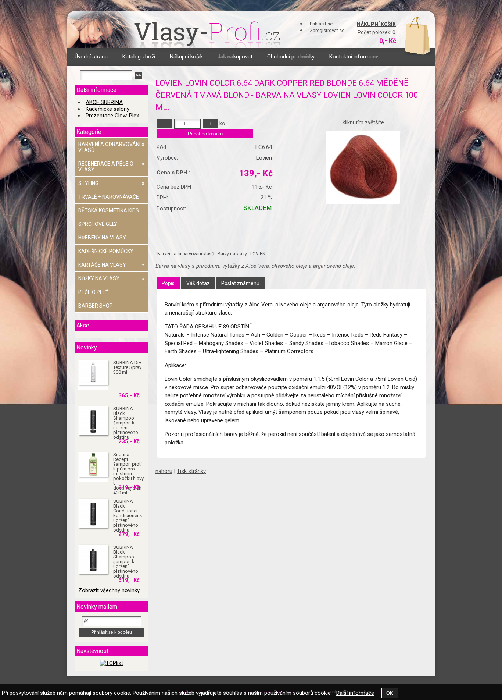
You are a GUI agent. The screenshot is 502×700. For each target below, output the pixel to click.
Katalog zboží (138, 56)
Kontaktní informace (354, 56)
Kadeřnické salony (107, 109)
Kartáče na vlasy (111, 265)
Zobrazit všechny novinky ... (111, 590)
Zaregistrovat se (327, 30)
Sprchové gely (97, 224)
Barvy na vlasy (232, 253)
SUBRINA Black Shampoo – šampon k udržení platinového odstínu (126, 423)
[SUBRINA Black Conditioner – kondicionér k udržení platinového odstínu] (93, 513)
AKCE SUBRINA (104, 102)
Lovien (264, 157)
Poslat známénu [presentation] (240, 283)
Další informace (355, 693)
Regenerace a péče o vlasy (111, 167)
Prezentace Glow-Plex (112, 115)
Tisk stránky (191, 471)
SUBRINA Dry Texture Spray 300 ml (127, 367)
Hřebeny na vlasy (102, 238)
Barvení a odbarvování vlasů (185, 253)
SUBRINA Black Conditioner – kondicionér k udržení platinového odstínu (127, 515)
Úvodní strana (91, 56)
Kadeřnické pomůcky (105, 251)
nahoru (163, 471)
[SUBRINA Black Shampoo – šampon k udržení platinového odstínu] (93, 421)
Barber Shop (95, 306)
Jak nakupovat (235, 56)
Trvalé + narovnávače (108, 197)
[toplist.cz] (111, 663)
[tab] (168, 283)
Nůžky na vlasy (111, 278)
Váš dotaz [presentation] (198, 283)
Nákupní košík (376, 24)
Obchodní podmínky (291, 56)
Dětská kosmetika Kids (108, 210)
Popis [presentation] (168, 283)
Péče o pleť (93, 292)
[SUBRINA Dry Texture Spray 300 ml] (93, 372)
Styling (111, 183)
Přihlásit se (321, 23)
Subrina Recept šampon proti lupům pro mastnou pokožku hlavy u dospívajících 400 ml (128, 473)
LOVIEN (257, 253)
